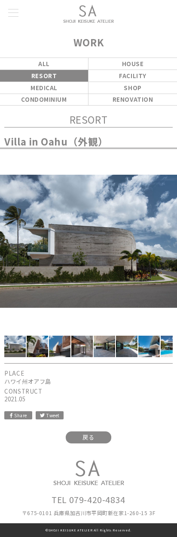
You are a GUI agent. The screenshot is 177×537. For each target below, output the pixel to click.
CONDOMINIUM (44, 99)
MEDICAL (44, 88)
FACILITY (132, 76)
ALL (44, 64)
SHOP (132, 88)
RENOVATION (133, 99)
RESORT (44, 76)
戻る (88, 437)
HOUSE (133, 64)
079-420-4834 (97, 499)
